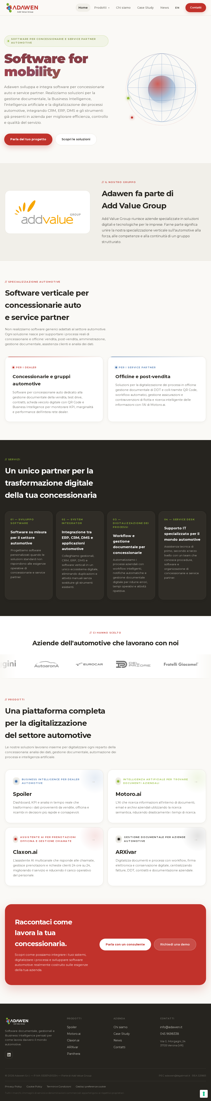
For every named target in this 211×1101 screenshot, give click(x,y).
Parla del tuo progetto (28, 139)
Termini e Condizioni (59, 1086)
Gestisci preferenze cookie (91, 1086)
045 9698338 (169, 1034)
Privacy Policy (13, 1086)
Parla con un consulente (125, 944)
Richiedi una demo (175, 944)
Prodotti (101, 7)
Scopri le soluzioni (76, 139)
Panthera (73, 1054)
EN (177, 7)
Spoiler (72, 1027)
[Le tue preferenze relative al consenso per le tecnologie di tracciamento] (204, 1094)
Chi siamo (123, 7)
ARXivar (72, 1047)
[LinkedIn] (9, 1055)
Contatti (196, 7)
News (164, 7)
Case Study (145, 7)
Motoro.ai (74, 1034)
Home (83, 7)
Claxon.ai (73, 1040)
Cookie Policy (34, 1086)
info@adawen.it (171, 1027)
